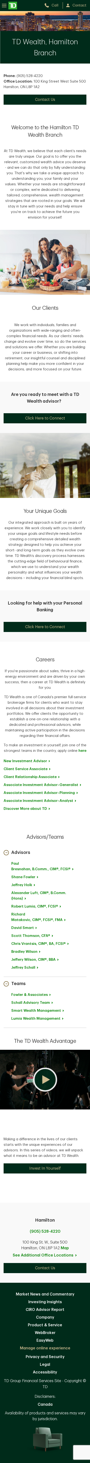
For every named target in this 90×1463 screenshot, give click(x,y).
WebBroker (45, 1333)
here (82, 751)
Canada (45, 1404)
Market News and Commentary (45, 1294)
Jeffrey (21, 885)
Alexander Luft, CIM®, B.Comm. (38, 895)
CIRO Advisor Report (45, 1310)
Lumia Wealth (35, 1018)
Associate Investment (41, 785)
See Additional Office (43, 1255)
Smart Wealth (36, 1010)
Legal (45, 1364)
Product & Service (45, 1325)
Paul (41, 866)
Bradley (24, 952)
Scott (30, 936)
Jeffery (33, 959)
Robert (34, 906)
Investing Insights (45, 1302)
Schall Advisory (30, 1003)
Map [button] (65, 1248)
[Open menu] (9, 5)
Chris (38, 944)
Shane (23, 877)
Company (45, 1317)
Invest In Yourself (45, 1168)
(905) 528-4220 (45, 1231)
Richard (37, 917)
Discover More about (25, 809)
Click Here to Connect (45, 418)
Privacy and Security (45, 1357)
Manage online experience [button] (45, 1348)
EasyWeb (45, 1340)
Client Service (26, 769)
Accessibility (45, 1372)
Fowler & (29, 995)
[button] (17, 853)
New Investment (25, 761)
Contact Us (45, 100)
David (22, 928)
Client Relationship (30, 777)
